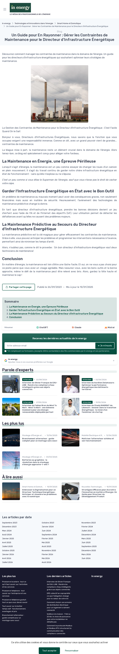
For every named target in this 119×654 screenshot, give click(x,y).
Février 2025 (47, 538)
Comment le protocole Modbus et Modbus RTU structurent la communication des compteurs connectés (59, 629)
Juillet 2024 (87, 531)
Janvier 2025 (8, 538)
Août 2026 (46, 562)
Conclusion (15, 317)
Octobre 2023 (48, 523)
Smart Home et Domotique (69, 23)
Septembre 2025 (89, 546)
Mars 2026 (86, 554)
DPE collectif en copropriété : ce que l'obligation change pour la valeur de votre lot (59, 596)
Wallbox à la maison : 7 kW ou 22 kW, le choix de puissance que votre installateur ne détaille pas (58, 618)
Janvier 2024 (48, 526)
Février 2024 (87, 526)
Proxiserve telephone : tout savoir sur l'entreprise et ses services (14, 593)
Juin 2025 (86, 542)
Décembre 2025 (89, 550)
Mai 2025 (46, 542)
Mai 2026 (46, 558)
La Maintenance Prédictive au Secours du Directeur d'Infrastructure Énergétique (56, 313)
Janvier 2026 (8, 554)
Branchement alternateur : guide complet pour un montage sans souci (13, 617)
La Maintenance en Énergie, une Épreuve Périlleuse (38, 306)
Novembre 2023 (89, 523)
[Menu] (5, 9)
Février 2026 (47, 554)
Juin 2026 (86, 558)
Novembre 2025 (49, 550)
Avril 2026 (6, 558)
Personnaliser (71, 650)
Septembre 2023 (9, 523)
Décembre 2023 (9, 526)
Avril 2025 (6, 542)
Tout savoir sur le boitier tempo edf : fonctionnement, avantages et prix (14, 608)
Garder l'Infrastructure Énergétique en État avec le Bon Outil (44, 310)
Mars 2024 (6, 531)
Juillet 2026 (7, 562)
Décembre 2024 (89, 535)
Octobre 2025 (8, 550)
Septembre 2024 (49, 535)
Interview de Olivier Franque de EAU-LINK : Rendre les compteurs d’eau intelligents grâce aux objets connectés (59, 586)
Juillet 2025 (7, 546)
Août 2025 (46, 546)
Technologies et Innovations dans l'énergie (34, 23)
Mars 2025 (86, 538)
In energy (6, 23)
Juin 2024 (46, 531)
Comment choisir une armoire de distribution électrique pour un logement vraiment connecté (59, 606)
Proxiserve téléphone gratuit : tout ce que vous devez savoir (14, 601)
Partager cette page (20, 287)
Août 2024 (7, 535)
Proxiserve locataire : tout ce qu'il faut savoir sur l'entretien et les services (14, 584)
